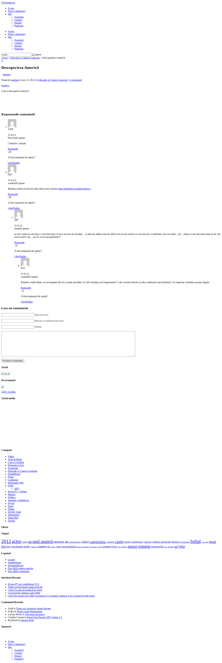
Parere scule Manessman (29, 611)
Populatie (93, 547)
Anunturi (19, 17)
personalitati (69, 546)
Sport (10, 506)
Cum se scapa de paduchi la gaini (25, 590)
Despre (18, 22)
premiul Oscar (110, 546)
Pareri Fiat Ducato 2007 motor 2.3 (44, 617)
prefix (100, 547)
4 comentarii (75, 80)
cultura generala (161, 541)
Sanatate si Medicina (18, 500)
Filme (11, 477)
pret (119, 547)
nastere (42, 546)
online (53, 547)
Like (10, 162)
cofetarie (147, 542)
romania (144, 546)
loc (9, 546)
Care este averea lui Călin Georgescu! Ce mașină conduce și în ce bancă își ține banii (51, 595)
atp (67, 541)
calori (85, 541)
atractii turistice (75, 542)
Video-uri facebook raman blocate (25, 587)
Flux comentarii (18, 571)
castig (119, 542)
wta (182, 546)
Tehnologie (13, 515)
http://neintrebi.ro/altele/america (74, 188)
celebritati (137, 541)
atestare (59, 541)
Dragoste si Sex (16, 465)
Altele (11, 456)
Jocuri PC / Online (17, 491)
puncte (132, 546)
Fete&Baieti (14, 474)
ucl (176, 546)
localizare (17, 546)
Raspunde (13, 149)
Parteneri (18, 25)
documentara (185, 542)
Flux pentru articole (20, 568)
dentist (175, 541)
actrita (25, 542)
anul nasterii (42, 541)
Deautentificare (15, 565)
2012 (6, 541)
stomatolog (157, 546)
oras (58, 546)
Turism (11, 520)
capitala (110, 542)
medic (26, 546)
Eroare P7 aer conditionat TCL (23, 584)
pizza (79, 547)
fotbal (195, 541)
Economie (13, 468)
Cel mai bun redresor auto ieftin (24, 593)
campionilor (98, 541)
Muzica (11, 494)
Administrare (14, 562)
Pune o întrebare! (16, 11)
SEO (16, 488)
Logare (11, 559)
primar (124, 547)
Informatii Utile (16, 482)
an (30, 542)
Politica (11, 497)
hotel (212, 541)
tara (165, 547)
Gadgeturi (13, 479)
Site (10, 14)
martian (6, 74)
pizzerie (85, 547)
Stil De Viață (14, 512)
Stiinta (11, 509)
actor (16, 541)
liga (3, 546)
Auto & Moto (15, 459)
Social (11, 503)
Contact (18, 20)
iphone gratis (27, 620)
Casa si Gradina (16, 462)
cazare (127, 541)
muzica (34, 547)
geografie (205, 542)
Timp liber (13, 517)
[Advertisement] (111, 100)
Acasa (11, 8)
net (48, 546)
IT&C (11, 485)
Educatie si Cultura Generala (25, 57)
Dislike (16, 162)
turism (171, 546)
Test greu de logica (35, 614)
